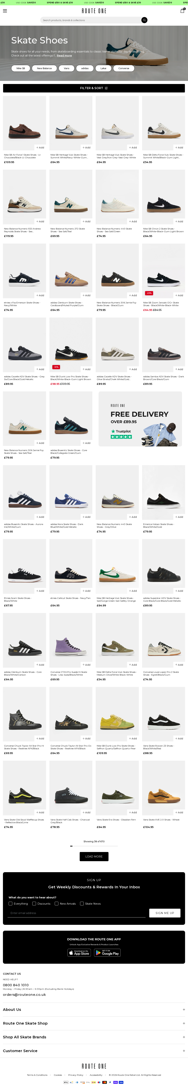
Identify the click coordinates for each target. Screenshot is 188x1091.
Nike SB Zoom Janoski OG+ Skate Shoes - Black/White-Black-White (161, 304)
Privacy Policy (75, 1075)
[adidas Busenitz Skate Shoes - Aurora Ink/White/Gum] (24, 492)
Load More (94, 856)
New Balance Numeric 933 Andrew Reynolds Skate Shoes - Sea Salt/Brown (22, 230)
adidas (84, 68)
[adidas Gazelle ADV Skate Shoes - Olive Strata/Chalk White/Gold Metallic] (117, 345)
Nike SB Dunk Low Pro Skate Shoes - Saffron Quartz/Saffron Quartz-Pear (116, 747)
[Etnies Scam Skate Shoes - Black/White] (24, 566)
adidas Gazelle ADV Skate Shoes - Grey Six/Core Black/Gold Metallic (24, 378)
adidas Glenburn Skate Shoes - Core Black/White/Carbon (22, 673)
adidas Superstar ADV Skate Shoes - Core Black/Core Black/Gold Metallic (162, 599)
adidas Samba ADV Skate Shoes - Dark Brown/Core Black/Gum (163, 378)
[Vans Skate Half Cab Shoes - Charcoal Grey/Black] (71, 788)
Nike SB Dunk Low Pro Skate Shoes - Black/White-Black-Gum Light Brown (70, 378)
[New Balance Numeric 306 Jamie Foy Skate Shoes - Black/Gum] (117, 271)
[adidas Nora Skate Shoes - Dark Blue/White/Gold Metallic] (71, 492)
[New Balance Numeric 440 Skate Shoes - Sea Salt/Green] (117, 197)
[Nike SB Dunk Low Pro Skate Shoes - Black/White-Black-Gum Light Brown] (71, 345)
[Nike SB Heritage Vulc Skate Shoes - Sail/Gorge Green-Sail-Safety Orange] (117, 566)
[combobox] (94, 20)
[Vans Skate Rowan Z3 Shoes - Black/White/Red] (163, 714)
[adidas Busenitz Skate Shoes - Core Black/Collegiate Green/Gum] (71, 418)
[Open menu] (5, 10)
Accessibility (96, 1075)
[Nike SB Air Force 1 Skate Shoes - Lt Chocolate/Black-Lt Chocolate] (24, 123)
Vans (66, 68)
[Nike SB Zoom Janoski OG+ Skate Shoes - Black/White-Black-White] (163, 271)
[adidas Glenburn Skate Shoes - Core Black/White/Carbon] (24, 640)
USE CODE (19, 2)
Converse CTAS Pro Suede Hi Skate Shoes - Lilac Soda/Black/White (68, 673)
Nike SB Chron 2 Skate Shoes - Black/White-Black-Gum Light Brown (163, 230)
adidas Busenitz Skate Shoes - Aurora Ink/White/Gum (23, 525)
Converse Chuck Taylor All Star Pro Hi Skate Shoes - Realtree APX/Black (24, 747)
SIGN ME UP (165, 913)
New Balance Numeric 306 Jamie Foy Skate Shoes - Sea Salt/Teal (24, 451)
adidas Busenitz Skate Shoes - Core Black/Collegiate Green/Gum (68, 451)
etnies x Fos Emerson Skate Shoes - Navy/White (22, 304)
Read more (64, 55)
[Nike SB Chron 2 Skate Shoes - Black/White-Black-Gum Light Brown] (163, 197)
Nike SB (21, 68)
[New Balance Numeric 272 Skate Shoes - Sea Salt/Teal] (71, 197)
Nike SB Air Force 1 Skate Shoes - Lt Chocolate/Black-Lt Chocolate (22, 156)
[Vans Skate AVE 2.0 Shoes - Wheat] (163, 788)
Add (41, 147)
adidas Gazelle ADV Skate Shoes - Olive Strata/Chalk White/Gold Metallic (114, 378)
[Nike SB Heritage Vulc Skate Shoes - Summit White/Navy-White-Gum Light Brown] (71, 123)
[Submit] (144, 20)
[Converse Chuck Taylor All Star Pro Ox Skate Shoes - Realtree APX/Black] (71, 714)
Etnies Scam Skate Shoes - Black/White (18, 599)
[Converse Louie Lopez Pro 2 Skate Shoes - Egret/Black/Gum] (163, 640)
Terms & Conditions (37, 1075)
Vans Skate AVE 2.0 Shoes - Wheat (161, 819)
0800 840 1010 (16, 985)
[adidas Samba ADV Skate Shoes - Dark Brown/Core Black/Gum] (163, 345)
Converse (123, 68)
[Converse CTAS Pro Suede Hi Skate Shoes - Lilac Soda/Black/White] (71, 640)
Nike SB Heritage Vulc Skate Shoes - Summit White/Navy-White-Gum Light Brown (69, 156)
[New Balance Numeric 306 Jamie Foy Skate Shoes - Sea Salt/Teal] (24, 418)
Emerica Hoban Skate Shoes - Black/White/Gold (158, 525)
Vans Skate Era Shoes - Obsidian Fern (116, 819)
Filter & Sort (91, 88)
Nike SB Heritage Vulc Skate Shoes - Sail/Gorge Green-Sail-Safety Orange (116, 599)
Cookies (58, 1075)
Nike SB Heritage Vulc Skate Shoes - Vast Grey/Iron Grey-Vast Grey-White (116, 156)
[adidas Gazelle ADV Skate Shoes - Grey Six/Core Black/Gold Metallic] (24, 345)
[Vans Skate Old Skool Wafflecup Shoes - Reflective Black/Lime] (24, 788)
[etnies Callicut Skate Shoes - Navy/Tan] (71, 566)
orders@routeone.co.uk (24, 994)
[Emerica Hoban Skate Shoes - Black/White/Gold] (163, 492)
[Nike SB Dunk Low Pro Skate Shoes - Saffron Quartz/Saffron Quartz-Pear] (117, 714)
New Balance (44, 68)
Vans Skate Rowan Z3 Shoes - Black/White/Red (158, 747)
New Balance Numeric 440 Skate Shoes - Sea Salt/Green (114, 230)
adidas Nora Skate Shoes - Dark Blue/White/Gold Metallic (66, 525)
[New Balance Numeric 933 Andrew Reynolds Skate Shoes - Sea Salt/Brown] (24, 197)
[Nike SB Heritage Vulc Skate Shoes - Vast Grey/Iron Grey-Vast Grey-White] (117, 123)
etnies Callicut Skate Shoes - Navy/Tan (70, 598)
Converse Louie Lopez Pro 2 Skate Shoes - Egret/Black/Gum (161, 673)
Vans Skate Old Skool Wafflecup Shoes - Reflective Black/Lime (24, 821)
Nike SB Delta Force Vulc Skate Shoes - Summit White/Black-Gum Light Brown (163, 156)
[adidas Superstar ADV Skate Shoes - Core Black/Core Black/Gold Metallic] (163, 566)
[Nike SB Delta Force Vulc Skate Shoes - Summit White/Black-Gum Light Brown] (163, 123)
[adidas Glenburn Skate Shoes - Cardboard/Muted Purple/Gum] (71, 271)
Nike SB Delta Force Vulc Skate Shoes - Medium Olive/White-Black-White (117, 673)
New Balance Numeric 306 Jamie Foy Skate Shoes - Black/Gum (116, 304)
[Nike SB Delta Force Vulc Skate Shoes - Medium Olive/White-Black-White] (117, 640)
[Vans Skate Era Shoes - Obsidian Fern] (117, 788)
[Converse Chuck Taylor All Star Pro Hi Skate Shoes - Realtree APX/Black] (24, 714)
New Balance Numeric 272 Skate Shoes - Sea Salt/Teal (67, 230)
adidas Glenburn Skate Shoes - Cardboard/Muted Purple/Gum (67, 304)
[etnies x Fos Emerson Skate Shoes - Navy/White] (24, 271)
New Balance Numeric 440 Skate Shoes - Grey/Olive (114, 525)
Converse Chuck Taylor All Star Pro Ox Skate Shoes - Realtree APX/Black (70, 747)
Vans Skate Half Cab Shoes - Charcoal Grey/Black (70, 821)
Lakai (103, 68)
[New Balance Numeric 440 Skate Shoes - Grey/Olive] (117, 492)
